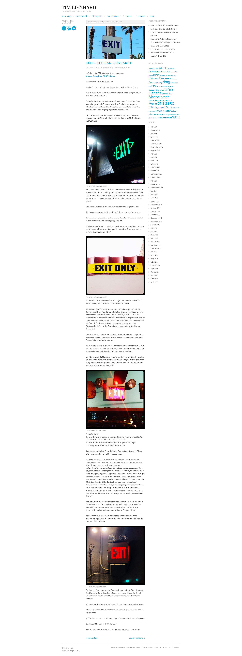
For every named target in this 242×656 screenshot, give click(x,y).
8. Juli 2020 (100, 68)
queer (167, 110)
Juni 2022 (154, 160)
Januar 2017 (155, 201)
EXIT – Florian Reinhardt (109, 63)
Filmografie (97, 16)
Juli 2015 (154, 228)
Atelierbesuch (155, 71)
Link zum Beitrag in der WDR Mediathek (100, 76)
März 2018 (154, 194)
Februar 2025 (155, 140)
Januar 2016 (155, 214)
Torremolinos (164, 117)
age (156, 68)
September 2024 (157, 147)
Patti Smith (176, 108)
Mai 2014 (154, 255)
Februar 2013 (155, 272)
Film (153, 85)
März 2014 (154, 262)
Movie (153, 103)
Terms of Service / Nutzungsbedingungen (125, 647)
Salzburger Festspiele (169, 114)
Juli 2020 (154, 181)
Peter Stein (152, 111)
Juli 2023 (154, 154)
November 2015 (156, 221)
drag (166, 81)
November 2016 (156, 204)
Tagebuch (156, 118)
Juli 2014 (154, 251)
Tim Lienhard (81, 16)
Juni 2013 (154, 268)
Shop (152, 16)
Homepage (66, 16)
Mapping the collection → (137, 638)
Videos (128, 16)
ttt (171, 117)
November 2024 (156, 143)
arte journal (171, 68)
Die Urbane (173, 79)
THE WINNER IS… (158, 49)
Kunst (164, 93)
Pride (159, 111)
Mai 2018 (154, 191)
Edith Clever (174, 83)
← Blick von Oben (91, 638)
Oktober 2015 (155, 224)
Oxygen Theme (74, 651)
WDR (176, 117)
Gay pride (160, 89)
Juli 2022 (154, 157)
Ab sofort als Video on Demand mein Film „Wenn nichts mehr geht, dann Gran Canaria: (165, 42)
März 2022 (154, 164)
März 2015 (154, 238)
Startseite (100, 22)
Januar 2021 (155, 170)
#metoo (152, 68)
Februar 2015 (155, 241)
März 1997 (154, 282)
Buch (169, 75)
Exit (150, 86)
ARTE (163, 68)
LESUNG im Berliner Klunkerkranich (164, 32)
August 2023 (155, 150)
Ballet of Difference (168, 72)
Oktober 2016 (155, 208)
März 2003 (154, 278)
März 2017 (154, 198)
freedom (152, 89)
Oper (157, 108)
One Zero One (112, 16)
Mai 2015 (154, 231)
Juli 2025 (154, 133)
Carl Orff (173, 75)
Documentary (155, 82)
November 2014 (156, 245)
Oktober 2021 (155, 167)
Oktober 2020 (155, 177)
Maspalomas (159, 96)
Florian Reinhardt (161, 86)
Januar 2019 (155, 184)
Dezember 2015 (156, 218)
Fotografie (170, 86)
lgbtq (169, 93)
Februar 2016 (155, 211)
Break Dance (163, 75)
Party (168, 107)
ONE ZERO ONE (161, 105)
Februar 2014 (155, 265)
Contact (142, 16)
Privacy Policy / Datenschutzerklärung (157, 647)
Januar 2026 (155, 130)
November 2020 (156, 174)
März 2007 (154, 275)
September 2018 (157, 187)
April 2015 (154, 235)
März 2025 (154, 137)
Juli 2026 (154, 127)
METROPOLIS (155, 100)
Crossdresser (159, 77)
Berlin (156, 74)
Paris (162, 107)
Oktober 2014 (155, 248)
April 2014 (154, 258)
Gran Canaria (161, 90)
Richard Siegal (158, 114)
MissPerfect (167, 100)
